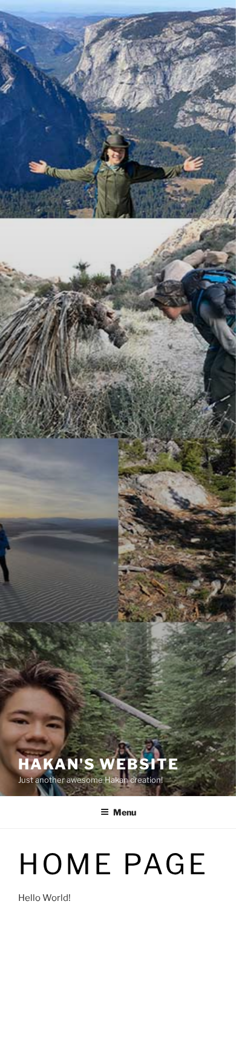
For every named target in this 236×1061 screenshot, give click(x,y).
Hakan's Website (98, 764)
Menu (124, 812)
